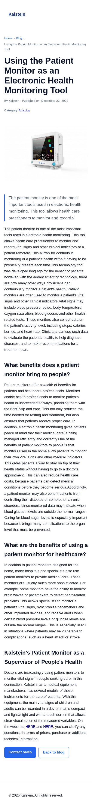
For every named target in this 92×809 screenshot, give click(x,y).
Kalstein (17, 14)
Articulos (24, 110)
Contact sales (20, 752)
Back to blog (53, 752)
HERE (30, 727)
